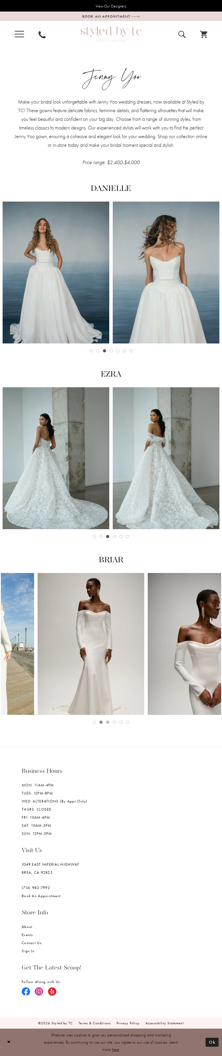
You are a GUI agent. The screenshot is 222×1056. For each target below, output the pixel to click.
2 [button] (97, 350)
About (27, 926)
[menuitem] (19, 34)
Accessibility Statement (164, 1023)
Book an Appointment (41, 895)
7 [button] (131, 350)
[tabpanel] (56, 272)
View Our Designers (111, 6)
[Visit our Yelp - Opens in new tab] (52, 992)
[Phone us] (42, 34)
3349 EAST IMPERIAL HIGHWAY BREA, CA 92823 (50, 868)
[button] (19, 34)
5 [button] (117, 350)
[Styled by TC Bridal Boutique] (111, 34)
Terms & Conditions (95, 1023)
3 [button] (104, 350)
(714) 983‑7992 (36, 887)
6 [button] (124, 350)
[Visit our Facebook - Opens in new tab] (26, 992)
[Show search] (182, 34)
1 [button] (91, 350)
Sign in (28, 950)
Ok (212, 1042)
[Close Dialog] (8, 1042)
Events (27, 934)
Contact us (32, 942)
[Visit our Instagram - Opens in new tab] (39, 992)
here (115, 1049)
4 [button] (111, 350)
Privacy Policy (128, 1023)
